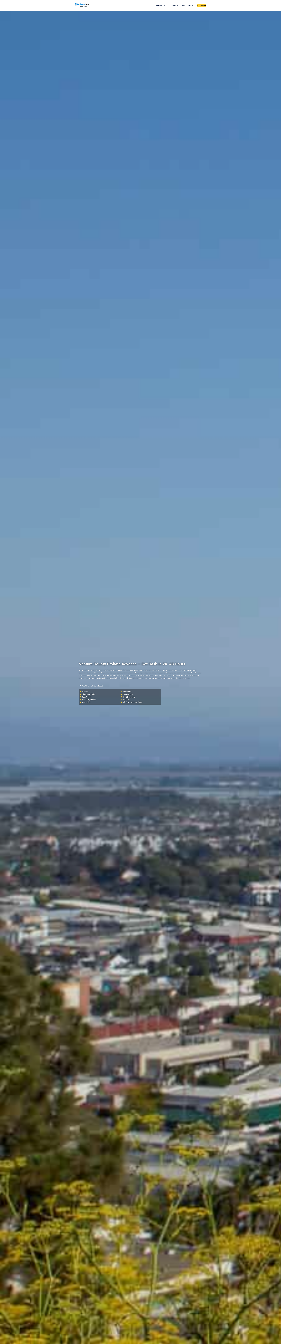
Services (159, 5)
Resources (186, 5)
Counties (172, 5)
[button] (201, 5)
